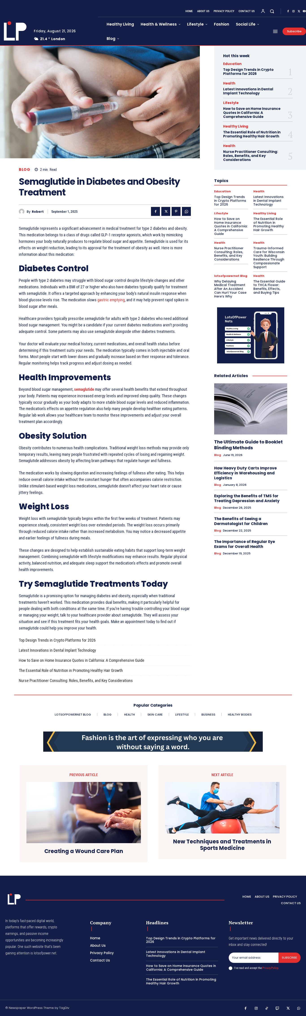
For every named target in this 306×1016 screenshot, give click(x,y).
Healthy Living (235, 126)
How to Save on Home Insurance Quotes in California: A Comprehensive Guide (81, 660)
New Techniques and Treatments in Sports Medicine (222, 844)
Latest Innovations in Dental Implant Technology (57, 650)
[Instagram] (293, 11)
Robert (38, 212)
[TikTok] (267, 1008)
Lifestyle (231, 102)
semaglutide (84, 389)
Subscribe (289, 957)
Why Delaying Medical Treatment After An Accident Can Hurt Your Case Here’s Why (230, 289)
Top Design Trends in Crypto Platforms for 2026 (57, 640)
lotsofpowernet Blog (230, 275)
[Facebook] (288, 11)
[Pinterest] (176, 211)
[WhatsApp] (186, 211)
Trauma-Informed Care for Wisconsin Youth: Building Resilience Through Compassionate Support (268, 257)
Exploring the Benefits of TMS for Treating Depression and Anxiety (247, 498)
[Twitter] (299, 11)
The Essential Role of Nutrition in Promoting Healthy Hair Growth (71, 670)
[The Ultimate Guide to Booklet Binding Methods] (250, 408)
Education (232, 63)
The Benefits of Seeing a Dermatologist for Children (241, 521)
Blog (24, 170)
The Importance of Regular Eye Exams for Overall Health (244, 544)
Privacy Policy (270, 968)
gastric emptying (111, 299)
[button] (272, 11)
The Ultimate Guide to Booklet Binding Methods (248, 445)
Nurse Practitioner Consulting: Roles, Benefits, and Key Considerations (76, 680)
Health (229, 83)
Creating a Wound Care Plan (83, 851)
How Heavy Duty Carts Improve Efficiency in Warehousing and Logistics (245, 473)
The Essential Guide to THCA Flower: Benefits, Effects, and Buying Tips (269, 287)
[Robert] (23, 211)
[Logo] (13, 899)
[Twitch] (277, 1008)
